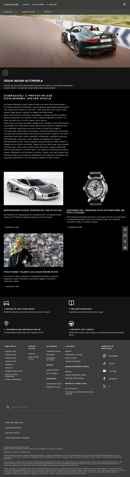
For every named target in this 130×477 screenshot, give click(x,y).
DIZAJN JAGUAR (71, 358)
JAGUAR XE (9, 364)
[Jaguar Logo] (11, 4)
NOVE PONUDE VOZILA (33, 358)
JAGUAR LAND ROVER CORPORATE (17, 438)
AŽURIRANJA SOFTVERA (50, 359)
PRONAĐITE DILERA (53, 387)
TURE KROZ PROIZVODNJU (74, 378)
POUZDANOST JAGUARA (73, 355)
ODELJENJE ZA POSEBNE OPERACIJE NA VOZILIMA (79, 393)
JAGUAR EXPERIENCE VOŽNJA (76, 375)
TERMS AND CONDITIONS (14, 422)
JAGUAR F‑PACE (10, 351)
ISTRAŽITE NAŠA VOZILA (14, 371)
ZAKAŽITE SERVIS (52, 370)
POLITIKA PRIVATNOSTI (13, 428)
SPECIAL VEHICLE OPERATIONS (11, 375)
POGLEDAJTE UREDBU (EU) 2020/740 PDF (17, 452)
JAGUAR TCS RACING (72, 361)
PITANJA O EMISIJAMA (13, 379)
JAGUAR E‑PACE (10, 355)
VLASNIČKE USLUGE (53, 351)
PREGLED (31, 354)
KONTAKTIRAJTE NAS (53, 384)
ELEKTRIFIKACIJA (71, 389)
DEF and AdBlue (52, 373)
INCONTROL (50, 355)
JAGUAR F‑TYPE (10, 361)
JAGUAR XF (9, 368)
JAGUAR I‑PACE (10, 358)
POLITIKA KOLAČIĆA (12, 433)
